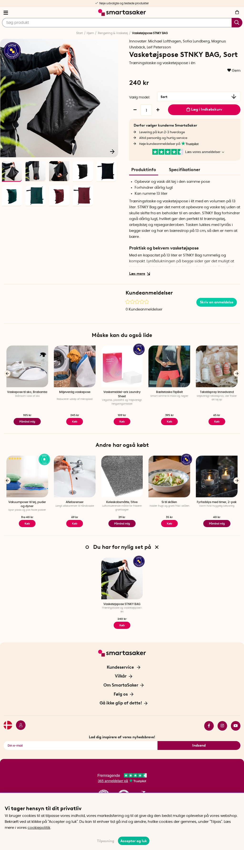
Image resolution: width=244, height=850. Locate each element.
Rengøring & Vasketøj (113, 33)
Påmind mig (27, 421)
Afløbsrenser (75, 502)
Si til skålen (169, 502)
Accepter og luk (133, 841)
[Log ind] (18, 726)
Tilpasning (105, 841)
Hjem (90, 33)
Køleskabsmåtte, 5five (121, 502)
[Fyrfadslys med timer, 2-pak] (217, 476)
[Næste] (112, 151)
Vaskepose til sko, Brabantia (27, 392)
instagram (220, 726)
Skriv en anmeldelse (216, 302)
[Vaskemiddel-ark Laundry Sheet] (122, 366)
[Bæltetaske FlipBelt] (169, 366)
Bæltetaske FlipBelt (169, 392)
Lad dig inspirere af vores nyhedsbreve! (122, 737)
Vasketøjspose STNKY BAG (121, 604)
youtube (233, 726)
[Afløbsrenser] (75, 476)
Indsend (199, 745)
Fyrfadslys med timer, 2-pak (217, 502)
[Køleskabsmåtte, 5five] (122, 476)
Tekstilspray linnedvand (217, 392)
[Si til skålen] (169, 476)
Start (79, 33)
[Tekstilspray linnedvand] (217, 366)
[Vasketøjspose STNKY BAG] (122, 578)
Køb (122, 421)
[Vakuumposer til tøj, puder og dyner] (27, 476)
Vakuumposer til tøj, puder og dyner (27, 504)
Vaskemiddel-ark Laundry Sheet (122, 394)
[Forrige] (7, 373)
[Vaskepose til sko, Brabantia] (27, 366)
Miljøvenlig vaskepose (74, 392)
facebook (207, 726)
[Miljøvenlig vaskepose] (75, 366)
